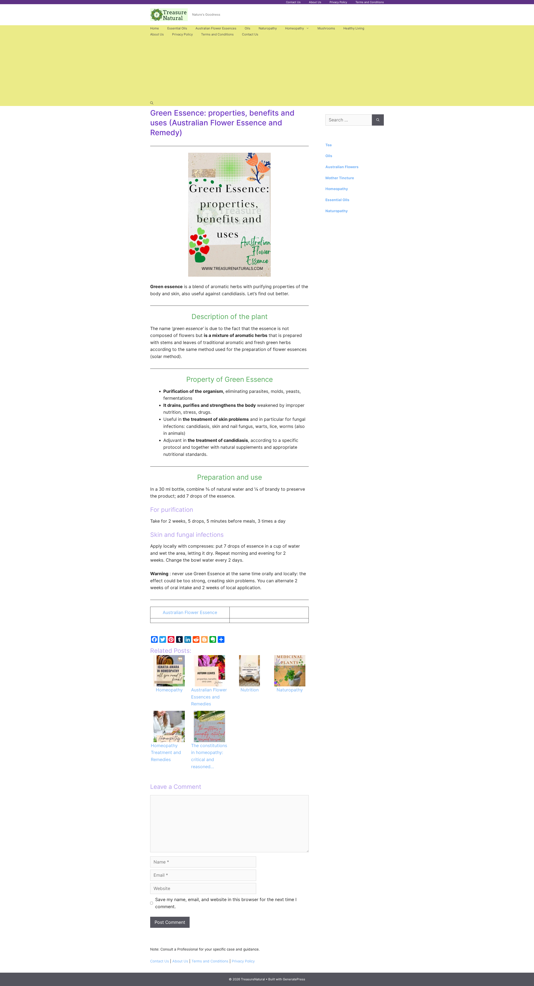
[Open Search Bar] (151, 103)
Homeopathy (294, 28)
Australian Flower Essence (190, 612)
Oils (247, 28)
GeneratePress (294, 979)
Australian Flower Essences (215, 28)
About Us (315, 2)
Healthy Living (353, 28)
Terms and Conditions (369, 2)
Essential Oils (177, 28)
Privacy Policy (338, 2)
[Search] (378, 120)
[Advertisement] (267, 68)
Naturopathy (268, 28)
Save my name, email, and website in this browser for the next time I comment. (226, 903)
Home (154, 28)
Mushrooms (326, 28)
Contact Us (293, 2)
